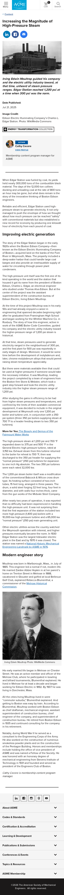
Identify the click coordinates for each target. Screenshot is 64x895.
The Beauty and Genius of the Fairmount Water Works (27, 433)
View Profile (21, 150)
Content (9, 14)
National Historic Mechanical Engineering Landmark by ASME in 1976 (30, 545)
